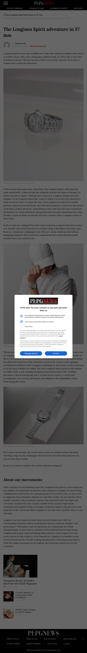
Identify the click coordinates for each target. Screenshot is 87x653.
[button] (43, 326)
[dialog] (43, 326)
